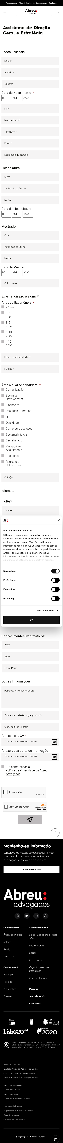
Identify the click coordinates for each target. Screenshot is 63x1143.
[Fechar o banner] (59, 520)
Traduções (12, 456)
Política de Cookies (11, 1094)
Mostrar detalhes (45, 610)
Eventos (8, 996)
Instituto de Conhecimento (36, 3)
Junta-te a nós (37, 996)
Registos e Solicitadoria (14, 463)
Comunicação (15, 389)
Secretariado (14, 440)
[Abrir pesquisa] (57, 12)
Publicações (10, 989)
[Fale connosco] (55, 1139)
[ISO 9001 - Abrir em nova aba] (7, 1045)
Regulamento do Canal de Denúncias (18, 1111)
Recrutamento (11, 3)
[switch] (55, 580)
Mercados (9, 957)
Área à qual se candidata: (21, 385)
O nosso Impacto (38, 978)
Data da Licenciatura (16, 208)
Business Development (14, 397)
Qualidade (12, 422)
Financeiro (12, 405)
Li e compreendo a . (26, 772)
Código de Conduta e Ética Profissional (19, 1073)
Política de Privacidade (13, 1085)
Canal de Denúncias (11, 1115)
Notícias (8, 982)
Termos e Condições (12, 1064)
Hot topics (9, 975)
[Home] (27, 900)
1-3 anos (9, 314)
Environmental (36, 946)
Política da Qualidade (12, 1090)
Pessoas (33, 989)
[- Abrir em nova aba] (12, 1022)
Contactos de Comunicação (14, 1120)
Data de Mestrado (14, 267)
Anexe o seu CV (14, 735)
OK (31, 620)
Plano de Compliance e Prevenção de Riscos (21, 1078)
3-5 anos (9, 324)
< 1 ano (10, 307)
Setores (7, 942)
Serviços (8, 949)
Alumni (22, 3)
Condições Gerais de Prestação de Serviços (21, 1069)
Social (32, 953)
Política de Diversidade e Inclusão (17, 1099)
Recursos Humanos (18, 411)
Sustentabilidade (16, 434)
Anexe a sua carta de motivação (24, 750)
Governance (35, 960)
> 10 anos (9, 343)
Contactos (53, 3)
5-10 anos (9, 333)
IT (7, 417)
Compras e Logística (19, 428)
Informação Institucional (13, 1106)
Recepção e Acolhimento (14, 448)
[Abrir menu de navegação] (5, 12)
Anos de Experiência (17, 302)
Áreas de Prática (13, 935)
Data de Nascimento (17, 92)
